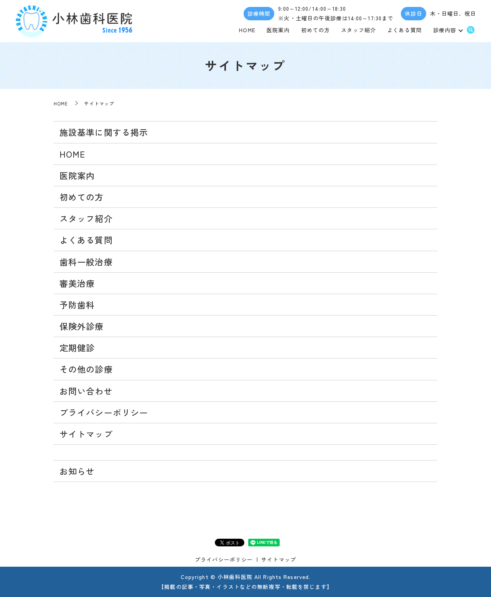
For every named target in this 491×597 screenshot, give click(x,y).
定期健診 (77, 347)
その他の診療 (86, 369)
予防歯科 (77, 304)
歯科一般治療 (86, 261)
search (470, 30)
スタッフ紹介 (358, 30)
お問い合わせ (86, 391)
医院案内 (278, 30)
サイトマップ (86, 434)
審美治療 (77, 283)
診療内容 (444, 30)
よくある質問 (404, 30)
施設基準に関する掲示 (103, 132)
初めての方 (315, 30)
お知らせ (77, 471)
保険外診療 (81, 326)
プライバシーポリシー (103, 412)
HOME (247, 30)
